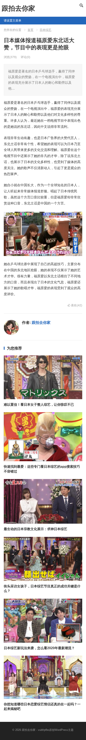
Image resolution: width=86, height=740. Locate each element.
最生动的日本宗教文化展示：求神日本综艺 (35, 529)
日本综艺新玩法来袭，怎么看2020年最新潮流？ (39, 648)
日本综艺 (45, 30)
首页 (30, 30)
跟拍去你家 (18, 8)
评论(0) (25, 57)
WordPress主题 (64, 729)
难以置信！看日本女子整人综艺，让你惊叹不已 (39, 404)
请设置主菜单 (5, 20)
